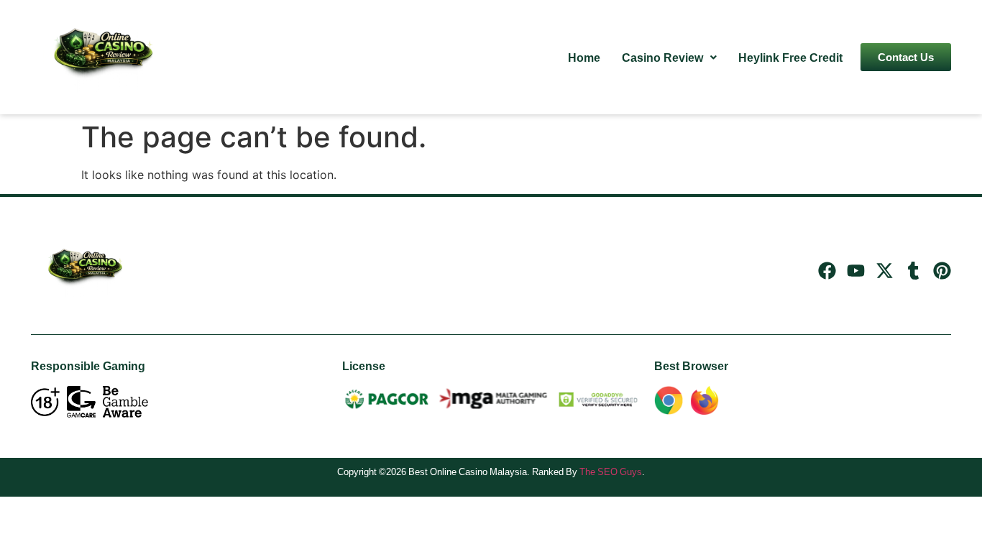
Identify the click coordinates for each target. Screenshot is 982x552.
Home (584, 57)
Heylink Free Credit (790, 57)
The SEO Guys (610, 471)
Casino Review (662, 57)
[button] (669, 57)
